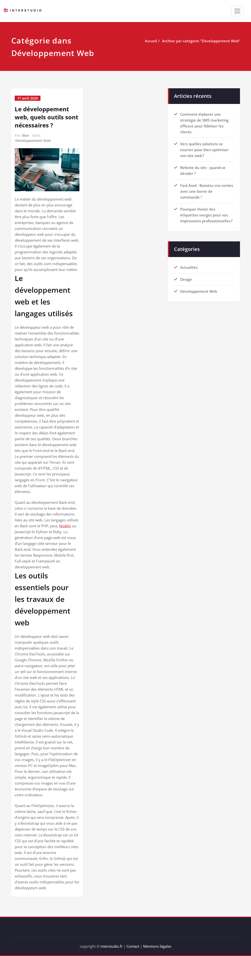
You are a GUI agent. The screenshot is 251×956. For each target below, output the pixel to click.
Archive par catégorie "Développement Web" (201, 40)
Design (186, 279)
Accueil (151, 40)
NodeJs (65, 525)
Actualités (189, 267)
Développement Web (33, 140)
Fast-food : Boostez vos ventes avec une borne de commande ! (206, 191)
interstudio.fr (111, 946)
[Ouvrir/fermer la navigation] (237, 11)
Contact (132, 946)
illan (25, 135)
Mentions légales (157, 946)
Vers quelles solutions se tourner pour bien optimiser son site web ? (204, 149)
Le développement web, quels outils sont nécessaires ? (46, 117)
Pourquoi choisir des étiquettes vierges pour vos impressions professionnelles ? (206, 215)
